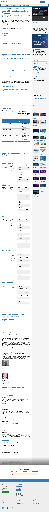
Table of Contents (35, 58)
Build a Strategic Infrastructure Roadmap (43, 117)
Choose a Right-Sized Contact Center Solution (36, 140)
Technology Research (4, 8)
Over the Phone (34, 500)
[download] (44, 17)
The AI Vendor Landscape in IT (35, 188)
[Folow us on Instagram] (16, 495)
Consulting (34, 501)
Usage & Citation (3, 502)
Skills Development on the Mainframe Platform (43, 167)
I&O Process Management (16, 8)
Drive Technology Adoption (35, 153)
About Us (3, 499)
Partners (18, 499)
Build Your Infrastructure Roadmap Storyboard (9, 64)
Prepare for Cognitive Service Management (42, 140)
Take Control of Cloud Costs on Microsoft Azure (36, 133)
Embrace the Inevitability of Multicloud (35, 167)
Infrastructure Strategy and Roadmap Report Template (10, 100)
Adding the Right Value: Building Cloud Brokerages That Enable (43, 147)
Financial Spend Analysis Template (8, 76)
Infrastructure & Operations (10, 8)
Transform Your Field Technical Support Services (42, 154)
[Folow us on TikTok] (18, 495)
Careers (2, 500)
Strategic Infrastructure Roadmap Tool (8, 67)
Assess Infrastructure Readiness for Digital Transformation (36, 118)
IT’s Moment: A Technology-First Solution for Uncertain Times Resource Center (26, 480)
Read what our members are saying (38, 46)
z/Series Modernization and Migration (43, 160)
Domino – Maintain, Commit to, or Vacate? (36, 160)
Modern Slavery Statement (4, 504)
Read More (25, 127)
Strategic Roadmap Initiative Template (8, 86)
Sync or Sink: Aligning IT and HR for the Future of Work (43, 182)
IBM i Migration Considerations (35, 146)
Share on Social (36, 63)
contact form (27, 5)
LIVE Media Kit (18, 500)
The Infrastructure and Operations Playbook (43, 188)
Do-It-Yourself (34, 499)
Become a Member (5, 491)
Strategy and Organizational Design (23, 8)
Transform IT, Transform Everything (36, 181)
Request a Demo (42, 1)
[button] (46, 17)
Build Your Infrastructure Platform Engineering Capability (43, 191)
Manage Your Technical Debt (43, 133)
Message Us (18, 490)
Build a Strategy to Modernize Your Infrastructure (35, 174)
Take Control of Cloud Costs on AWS (42, 124)
